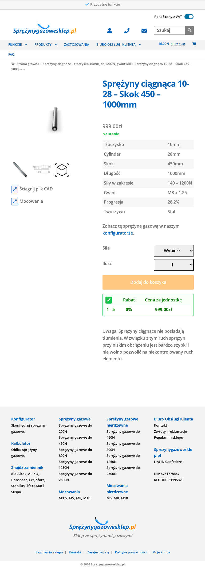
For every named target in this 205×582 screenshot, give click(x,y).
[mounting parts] (14, 201)
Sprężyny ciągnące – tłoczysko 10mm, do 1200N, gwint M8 (87, 64)
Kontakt (160, 425)
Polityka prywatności (131, 552)
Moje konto (161, 552)
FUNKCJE (15, 44)
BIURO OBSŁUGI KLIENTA (116, 44)
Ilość (107, 263)
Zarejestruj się (98, 552)
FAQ (11, 54)
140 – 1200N (180, 183)
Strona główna (28, 64)
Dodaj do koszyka (148, 282)
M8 (78, 498)
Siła (106, 248)
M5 (71, 498)
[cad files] (14, 189)
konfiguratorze (117, 233)
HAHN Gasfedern (168, 461)
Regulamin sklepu (168, 437)
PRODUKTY (43, 44)
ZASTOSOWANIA (76, 44)
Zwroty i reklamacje (170, 431)
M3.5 (63, 498)
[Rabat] (108, 300)
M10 (86, 498)
